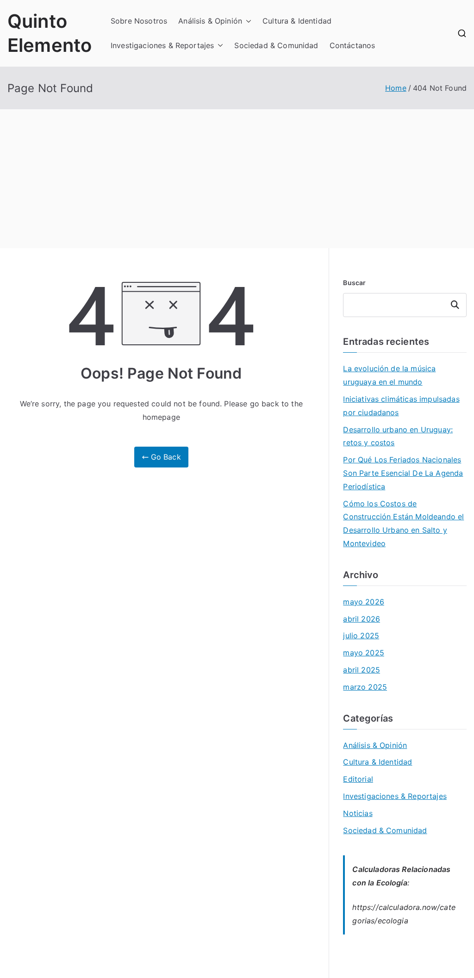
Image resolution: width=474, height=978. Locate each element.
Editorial (358, 779)
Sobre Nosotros (139, 20)
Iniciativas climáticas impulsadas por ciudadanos (401, 405)
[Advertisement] (237, 178)
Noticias (357, 813)
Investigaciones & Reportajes (162, 45)
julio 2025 (361, 635)
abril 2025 (361, 669)
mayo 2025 (363, 652)
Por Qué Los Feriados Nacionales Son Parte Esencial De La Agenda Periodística (403, 473)
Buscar (354, 283)
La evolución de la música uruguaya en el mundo (389, 375)
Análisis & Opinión (210, 20)
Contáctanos (352, 45)
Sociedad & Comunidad (276, 45)
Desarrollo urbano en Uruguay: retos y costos (398, 436)
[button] (246, 21)
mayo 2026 (363, 601)
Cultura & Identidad (296, 20)
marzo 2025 (365, 686)
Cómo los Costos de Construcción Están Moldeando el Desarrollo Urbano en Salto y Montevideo (403, 523)
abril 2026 (361, 618)
